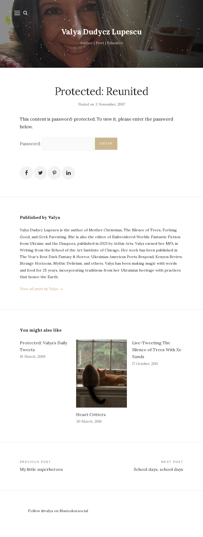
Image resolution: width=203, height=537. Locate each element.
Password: (31, 144)
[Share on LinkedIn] (68, 172)
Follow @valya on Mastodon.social (58, 510)
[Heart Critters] (101, 374)
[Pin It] (54, 172)
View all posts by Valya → (41, 288)
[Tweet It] (40, 172)
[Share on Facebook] (26, 172)
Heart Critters (91, 414)
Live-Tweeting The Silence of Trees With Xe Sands (156, 349)
